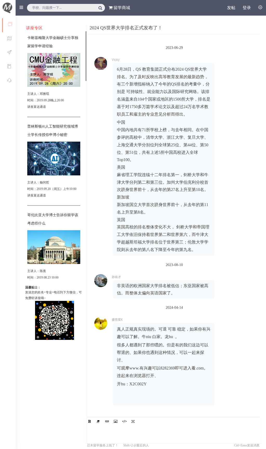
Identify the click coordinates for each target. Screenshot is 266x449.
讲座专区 (34, 28)
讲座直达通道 (36, 107)
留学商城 (121, 7)
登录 (247, 7)
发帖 (231, 7)
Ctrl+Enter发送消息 (247, 445)
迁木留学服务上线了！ (102, 445)
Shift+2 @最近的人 (136, 445)
